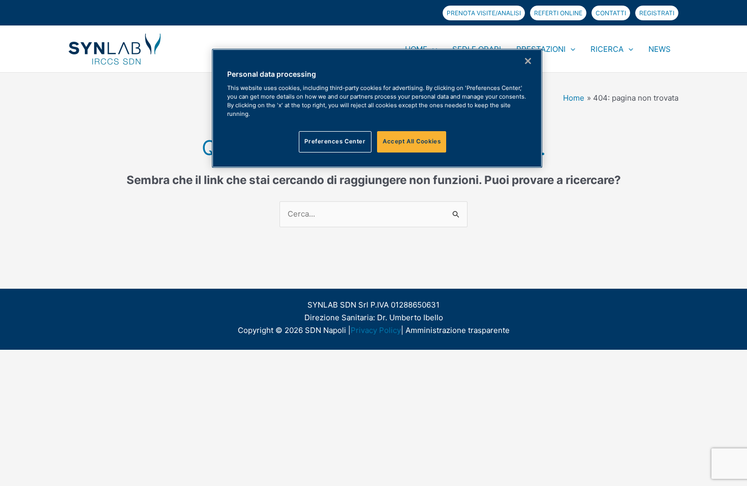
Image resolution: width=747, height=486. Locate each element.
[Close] (528, 61)
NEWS (659, 49)
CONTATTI (611, 13)
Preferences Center (334, 141)
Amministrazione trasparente (458, 330)
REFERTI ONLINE (558, 13)
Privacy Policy (376, 330)
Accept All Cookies (412, 141)
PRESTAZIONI (541, 49)
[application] (570, 49)
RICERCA (607, 49)
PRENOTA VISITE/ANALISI (484, 13)
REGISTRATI (656, 13)
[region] (377, 108)
